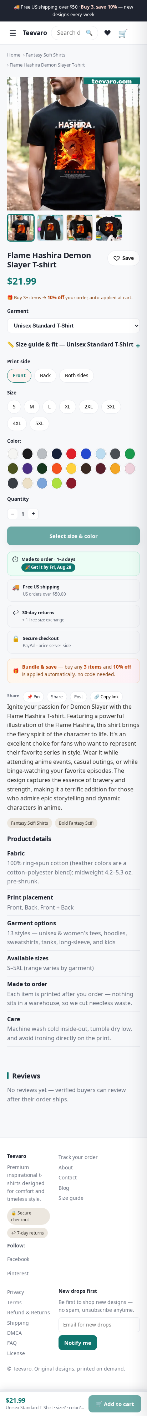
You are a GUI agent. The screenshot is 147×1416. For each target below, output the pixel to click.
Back (45, 375)
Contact (68, 1177)
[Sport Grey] (42, 454)
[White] (13, 454)
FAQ (12, 1342)
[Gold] (115, 468)
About (66, 1167)
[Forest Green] (42, 468)
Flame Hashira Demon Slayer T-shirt (47, 65)
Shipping (18, 1322)
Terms (14, 1302)
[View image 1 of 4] (20, 227)
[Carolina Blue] (42, 483)
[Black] (27, 454)
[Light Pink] (130, 468)
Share (57, 697)
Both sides (76, 375)
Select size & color (74, 535)
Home (13, 55)
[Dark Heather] (13, 483)
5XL (39, 423)
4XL (17, 423)
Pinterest (18, 1273)
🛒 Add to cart (115, 1403)
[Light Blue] (100, 454)
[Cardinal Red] (71, 483)
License (16, 1353)
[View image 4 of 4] (109, 227)
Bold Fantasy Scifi (76, 823)
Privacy (15, 1292)
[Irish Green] (130, 454)
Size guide (71, 1197)
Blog (64, 1187)
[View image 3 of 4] (79, 227)
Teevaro (35, 32)
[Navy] (56, 454)
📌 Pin (33, 697)
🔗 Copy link (106, 697)
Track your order (78, 1157)
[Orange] (56, 468)
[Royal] (86, 454)
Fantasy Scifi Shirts (45, 55)
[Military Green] (13, 468)
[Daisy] (71, 468)
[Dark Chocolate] (86, 468)
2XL (89, 406)
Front (19, 375)
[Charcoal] (115, 454)
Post (78, 697)
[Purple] (27, 468)
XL (67, 406)
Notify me (77, 1342)
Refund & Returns (28, 1312)
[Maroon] (100, 468)
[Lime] (56, 483)
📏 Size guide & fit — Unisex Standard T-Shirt (70, 344)
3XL (111, 406)
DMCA (14, 1332)
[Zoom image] (73, 143)
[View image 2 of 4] (50, 227)
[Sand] (27, 483)
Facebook (18, 1259)
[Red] (71, 454)
